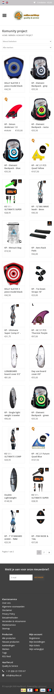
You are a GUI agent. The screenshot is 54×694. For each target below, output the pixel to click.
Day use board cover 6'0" (39, 372)
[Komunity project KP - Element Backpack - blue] (13, 150)
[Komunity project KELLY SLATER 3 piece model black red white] (13, 274)
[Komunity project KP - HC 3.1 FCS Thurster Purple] (40, 315)
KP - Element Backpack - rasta (40, 125)
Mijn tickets (34, 645)
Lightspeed (41, 686)
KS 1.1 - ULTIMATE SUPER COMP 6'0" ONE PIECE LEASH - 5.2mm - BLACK (40, 496)
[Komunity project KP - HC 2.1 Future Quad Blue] (40, 438)
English (7, 2)
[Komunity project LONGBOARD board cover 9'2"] (13, 356)
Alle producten (9, 638)
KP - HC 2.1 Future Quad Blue (40, 455)
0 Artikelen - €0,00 (44, 2)
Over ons (6, 603)
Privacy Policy (8, 613)
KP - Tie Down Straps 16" (38, 290)
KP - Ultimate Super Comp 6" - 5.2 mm (12, 332)
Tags (4, 652)
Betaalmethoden (10, 617)
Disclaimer (7, 610)
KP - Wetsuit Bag (12, 247)
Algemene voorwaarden (13, 606)
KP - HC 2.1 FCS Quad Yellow (39, 167)
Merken (12, 35)
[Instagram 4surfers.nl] (42, 586)
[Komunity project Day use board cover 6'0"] (40, 356)
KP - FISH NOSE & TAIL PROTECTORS (40, 537)
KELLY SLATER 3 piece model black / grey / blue (13, 84)
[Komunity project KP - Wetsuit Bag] (13, 233)
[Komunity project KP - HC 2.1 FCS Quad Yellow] (40, 150)
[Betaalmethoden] (23, 690)
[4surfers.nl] (31, 15)
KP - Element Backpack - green (40, 414)
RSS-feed (6, 656)
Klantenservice (9, 625)
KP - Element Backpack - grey (40, 84)
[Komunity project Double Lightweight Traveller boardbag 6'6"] (13, 480)
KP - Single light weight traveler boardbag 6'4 (12, 414)
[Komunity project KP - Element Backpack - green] (40, 397)
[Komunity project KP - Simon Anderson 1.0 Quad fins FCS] (13, 109)
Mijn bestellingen (37, 641)
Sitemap (6, 628)
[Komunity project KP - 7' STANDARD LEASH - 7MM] (13, 521)
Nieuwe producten (10, 641)
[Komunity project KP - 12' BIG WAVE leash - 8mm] (40, 191)
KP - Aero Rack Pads (39, 249)
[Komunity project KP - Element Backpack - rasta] (40, 109)
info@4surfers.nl (13, 675)
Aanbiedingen (8, 645)
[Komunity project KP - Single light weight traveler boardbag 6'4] (13, 397)
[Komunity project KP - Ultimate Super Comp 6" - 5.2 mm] (13, 315)
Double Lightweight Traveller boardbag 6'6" (11, 496)
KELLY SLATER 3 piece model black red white (13, 290)
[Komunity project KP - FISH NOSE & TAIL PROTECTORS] (40, 521)
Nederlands (3, 2)
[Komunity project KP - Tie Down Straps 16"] (40, 274)
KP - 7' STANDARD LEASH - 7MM (13, 537)
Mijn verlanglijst (36, 649)
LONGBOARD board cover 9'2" (12, 372)
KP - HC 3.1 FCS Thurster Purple (39, 331)
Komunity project (25, 35)
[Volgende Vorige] (49, 552)
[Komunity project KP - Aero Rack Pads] (40, 233)
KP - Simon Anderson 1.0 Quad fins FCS (11, 126)
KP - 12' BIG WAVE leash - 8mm (40, 208)
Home (4, 35)
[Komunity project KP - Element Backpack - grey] (40, 68)
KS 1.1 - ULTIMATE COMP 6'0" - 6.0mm (12, 455)
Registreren (34, 638)
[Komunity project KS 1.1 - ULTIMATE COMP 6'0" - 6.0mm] (13, 438)
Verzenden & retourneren (14, 621)
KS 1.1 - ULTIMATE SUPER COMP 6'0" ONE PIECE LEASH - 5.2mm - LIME (12, 208)
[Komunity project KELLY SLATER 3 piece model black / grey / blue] (13, 68)
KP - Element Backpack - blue (12, 167)
